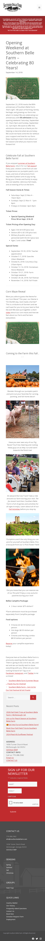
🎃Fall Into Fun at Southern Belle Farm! (22, 724)
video (8, 312)
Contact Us (10, 911)
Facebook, (10, 673)
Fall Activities (14, 509)
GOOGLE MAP (12, 750)
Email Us (10, 757)
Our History (10, 906)
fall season (31, 166)
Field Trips (10, 888)
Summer (9, 867)
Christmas (10, 873)
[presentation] (24, 803)
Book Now (10, 914)
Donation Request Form (15, 917)
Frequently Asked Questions (16, 908)
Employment (10, 919)
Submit (13, 811)
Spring (8, 865)
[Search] (33, 697)
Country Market (11, 903)
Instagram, (19, 673)
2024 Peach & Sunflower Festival (19, 734)
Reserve (9, 643)
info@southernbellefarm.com (16, 839)
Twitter (31, 673)
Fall (7, 870)
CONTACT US (11, 760)
